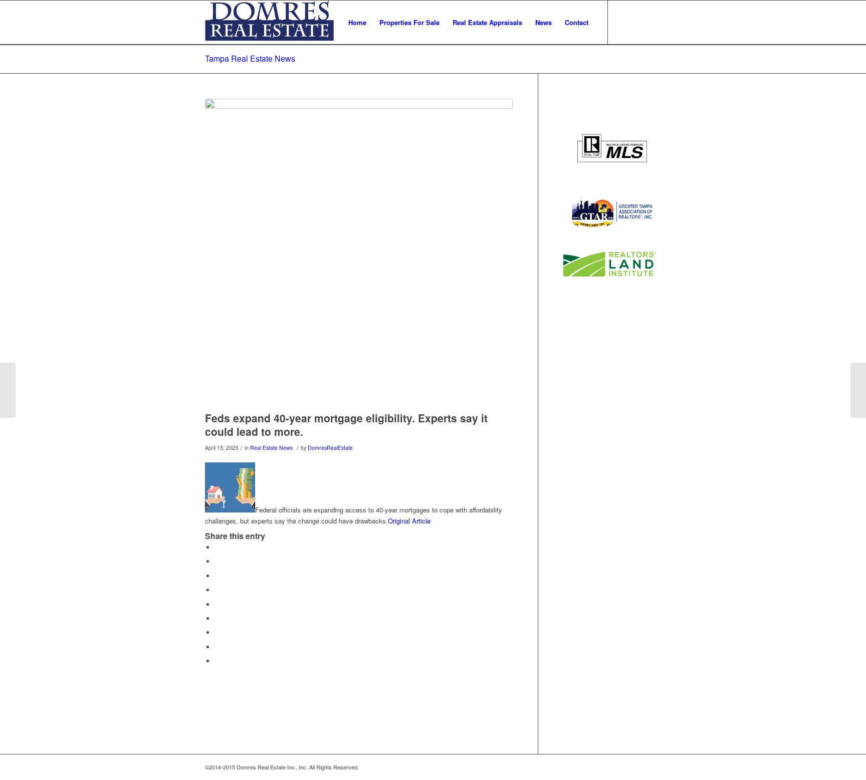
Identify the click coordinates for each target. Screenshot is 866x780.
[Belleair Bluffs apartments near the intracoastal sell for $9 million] (8, 390)
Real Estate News (271, 447)
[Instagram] (653, 22)
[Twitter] (623, 22)
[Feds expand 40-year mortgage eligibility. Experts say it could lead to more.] (359, 252)
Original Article (409, 521)
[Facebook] (638, 22)
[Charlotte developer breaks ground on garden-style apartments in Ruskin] (858, 390)
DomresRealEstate (330, 447)
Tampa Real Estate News (250, 58)
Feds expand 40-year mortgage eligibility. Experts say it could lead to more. (346, 424)
